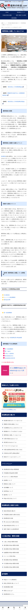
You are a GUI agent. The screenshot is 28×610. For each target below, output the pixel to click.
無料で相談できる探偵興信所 (11, 529)
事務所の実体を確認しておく (11, 424)
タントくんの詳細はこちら (9, 409)
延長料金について (8, 491)
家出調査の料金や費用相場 (11, 559)
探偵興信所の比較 (8, 518)
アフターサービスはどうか (11, 446)
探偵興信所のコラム (9, 594)
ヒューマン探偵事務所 (9, 297)
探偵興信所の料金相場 (16, 337)
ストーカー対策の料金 (9, 556)
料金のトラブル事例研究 (10, 579)
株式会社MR (7, 299)
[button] (25, 310)
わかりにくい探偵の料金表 (11, 476)
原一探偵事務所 (9, 349)
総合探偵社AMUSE (10, 358)
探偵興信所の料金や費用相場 (11, 469)
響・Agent (7, 351)
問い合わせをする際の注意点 (11, 522)
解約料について (8, 494)
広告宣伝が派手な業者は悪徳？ (12, 453)
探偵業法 (3, 156)
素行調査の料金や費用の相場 (11, 545)
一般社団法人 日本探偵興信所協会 (16, 101)
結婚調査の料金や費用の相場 (11, 552)
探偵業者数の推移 (8, 587)
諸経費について (8, 480)
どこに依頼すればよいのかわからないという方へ (18, 370)
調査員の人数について (9, 484)
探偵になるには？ (8, 590)
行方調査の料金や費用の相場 (11, 563)
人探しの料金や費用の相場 (11, 541)
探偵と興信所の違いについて (11, 583)
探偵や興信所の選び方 (9, 511)
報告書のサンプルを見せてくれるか (13, 431)
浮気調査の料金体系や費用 (11, 473)
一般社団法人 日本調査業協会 (14, 86)
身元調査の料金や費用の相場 (11, 549)
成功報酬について (8, 487)
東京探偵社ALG (9, 355)
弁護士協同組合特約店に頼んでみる (13, 449)
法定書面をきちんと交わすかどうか (13, 427)
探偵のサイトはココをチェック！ (12, 456)
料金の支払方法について (10, 498)
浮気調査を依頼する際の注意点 (12, 514)
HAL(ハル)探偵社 (9, 353)
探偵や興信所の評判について (11, 525)
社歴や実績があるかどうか (11, 438)
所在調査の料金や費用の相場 (11, 567)
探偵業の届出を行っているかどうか (13, 420)
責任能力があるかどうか (10, 442)
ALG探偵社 (7, 295)
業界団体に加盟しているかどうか (12, 435)
